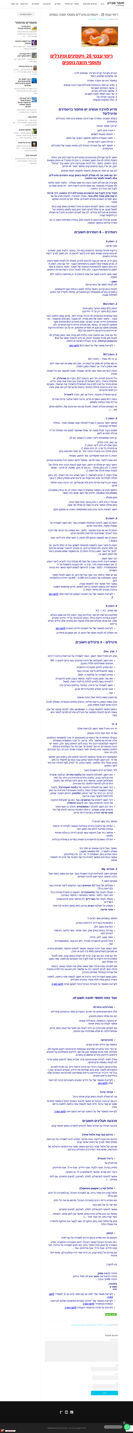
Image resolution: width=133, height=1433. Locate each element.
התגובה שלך (114, 1340)
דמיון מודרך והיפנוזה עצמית (24, 27)
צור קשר (14, 4)
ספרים (57, 4)
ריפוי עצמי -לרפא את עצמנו (95, 1325)
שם (116, 1365)
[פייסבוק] (71, 1412)
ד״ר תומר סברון (94, 19)
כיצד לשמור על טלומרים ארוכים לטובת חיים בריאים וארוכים (23, 82)
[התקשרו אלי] (61, 1412)
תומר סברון (115, 3)
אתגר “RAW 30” (72, 4)
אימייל (115, 1374)
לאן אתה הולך (31, 155)
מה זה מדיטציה (24, 142)
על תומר (24, 4)
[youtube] (66, 1412)
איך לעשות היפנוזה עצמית (23, 42)
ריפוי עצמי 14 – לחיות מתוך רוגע (24, 55)
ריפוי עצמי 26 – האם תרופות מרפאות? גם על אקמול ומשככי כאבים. (24, 102)
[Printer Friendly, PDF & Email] (111, 1314)
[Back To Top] (124, 1423)
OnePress (50, 1428)
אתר (116, 1383)
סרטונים (47, 4)
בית (102, 4)
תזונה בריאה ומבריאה (78, 1325)
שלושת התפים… (24, 130)
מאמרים (35, 4)
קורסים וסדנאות (90, 4)
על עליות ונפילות (26, 66)
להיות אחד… (31, 117)
